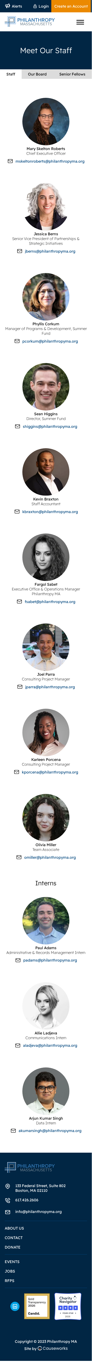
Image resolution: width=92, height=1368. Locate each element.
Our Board (37, 74)
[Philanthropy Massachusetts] (37, 1306)
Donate (12, 1247)
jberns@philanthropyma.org (50, 251)
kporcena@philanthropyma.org (50, 772)
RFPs (9, 1280)
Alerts (17, 6)
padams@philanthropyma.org (50, 960)
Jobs (10, 1271)
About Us (14, 1228)
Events (12, 1261)
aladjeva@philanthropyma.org (50, 1045)
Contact (14, 1237)
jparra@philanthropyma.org (50, 686)
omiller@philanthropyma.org (50, 857)
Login (44, 6)
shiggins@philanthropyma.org (50, 426)
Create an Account (71, 6)
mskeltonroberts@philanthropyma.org (50, 161)
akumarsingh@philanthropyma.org (50, 1130)
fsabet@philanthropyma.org (50, 601)
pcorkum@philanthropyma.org (50, 341)
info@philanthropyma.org (38, 1211)
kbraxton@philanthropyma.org (50, 511)
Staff (10, 74)
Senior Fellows (72, 74)
